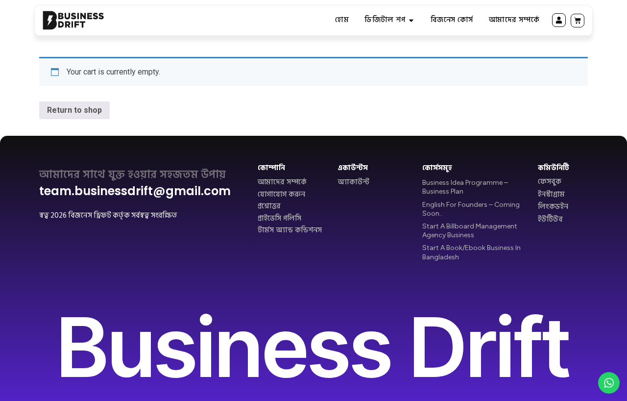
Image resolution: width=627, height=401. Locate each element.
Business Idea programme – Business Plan (465, 187)
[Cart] (577, 20)
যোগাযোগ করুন (281, 194)
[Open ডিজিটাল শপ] (411, 20)
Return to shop (74, 110)
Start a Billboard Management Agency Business (469, 230)
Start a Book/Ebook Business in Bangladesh (471, 252)
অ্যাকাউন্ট (353, 182)
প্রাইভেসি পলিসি (279, 219)
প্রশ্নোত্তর (269, 206)
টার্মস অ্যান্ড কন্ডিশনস (290, 230)
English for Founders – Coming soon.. (471, 209)
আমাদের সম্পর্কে (282, 182)
